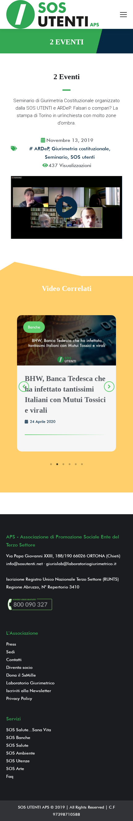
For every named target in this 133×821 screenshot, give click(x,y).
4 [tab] (69, 464)
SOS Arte (15, 768)
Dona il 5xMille (21, 675)
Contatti (14, 659)
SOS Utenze (18, 760)
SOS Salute (17, 745)
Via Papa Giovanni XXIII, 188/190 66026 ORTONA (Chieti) (63, 555)
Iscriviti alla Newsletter (28, 690)
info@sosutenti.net (24, 563)
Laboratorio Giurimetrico (30, 682)
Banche (34, 327)
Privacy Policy (19, 698)
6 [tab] (82, 464)
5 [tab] (76, 464)
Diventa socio (19, 667)
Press (11, 644)
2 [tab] (57, 464)
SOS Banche (18, 737)
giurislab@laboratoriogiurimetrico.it (81, 563)
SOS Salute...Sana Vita (28, 729)
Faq (9, 776)
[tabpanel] (66, 384)
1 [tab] (51, 464)
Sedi (10, 651)
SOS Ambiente (20, 753)
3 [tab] (63, 464)
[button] (24, 386)
